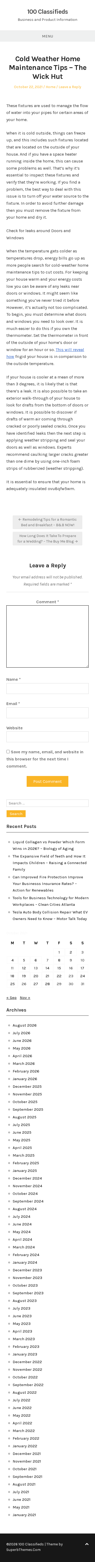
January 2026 (25, 1078)
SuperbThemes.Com (23, 1549)
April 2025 (22, 1147)
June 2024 (22, 1224)
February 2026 (26, 1071)
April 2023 (22, 1331)
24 (82, 976)
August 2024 (25, 1208)
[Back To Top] (87, 1544)
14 (47, 968)
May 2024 (22, 1231)
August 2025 (24, 1117)
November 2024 (27, 1186)
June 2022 (22, 1407)
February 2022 (26, 1438)
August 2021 (24, 1484)
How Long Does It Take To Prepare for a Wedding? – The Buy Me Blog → (47, 539)
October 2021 (25, 1469)
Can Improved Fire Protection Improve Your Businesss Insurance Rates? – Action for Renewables (48, 884)
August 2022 (25, 1392)
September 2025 (28, 1109)
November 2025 (27, 1094)
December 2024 (27, 1178)
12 (24, 968)
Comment (47, 601)
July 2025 (21, 1124)
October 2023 (25, 1285)
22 (59, 976)
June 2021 (22, 1499)
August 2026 (25, 1025)
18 (12, 976)
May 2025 (21, 1140)
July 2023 (21, 1308)
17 (82, 968)
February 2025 (26, 1163)
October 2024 (25, 1193)
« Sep (11, 997)
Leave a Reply (70, 87)
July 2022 (21, 1400)
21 (47, 976)
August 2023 (25, 1300)
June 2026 (22, 1040)
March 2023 (24, 1338)
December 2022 (27, 1361)
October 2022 (25, 1377)
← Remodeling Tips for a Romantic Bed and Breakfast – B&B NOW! (47, 522)
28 (47, 983)
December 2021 (27, 1453)
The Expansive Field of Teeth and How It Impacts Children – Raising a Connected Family (50, 863)
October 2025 (25, 1101)
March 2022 (24, 1430)
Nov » (25, 997)
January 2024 (25, 1262)
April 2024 (22, 1239)
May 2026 (22, 1048)
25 (12, 983)
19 (24, 976)
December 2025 (27, 1086)
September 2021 (27, 1476)
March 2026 (24, 1063)
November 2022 (27, 1369)
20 (36, 976)
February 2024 (26, 1254)
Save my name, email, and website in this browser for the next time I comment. (44, 758)
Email (13, 703)
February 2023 (26, 1346)
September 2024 (28, 1201)
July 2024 (21, 1216)
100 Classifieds (47, 11)
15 (59, 968)
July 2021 (21, 1491)
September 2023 (28, 1293)
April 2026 (22, 1055)
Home (50, 87)
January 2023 (25, 1354)
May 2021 (21, 1507)
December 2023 (27, 1270)
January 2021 (24, 1514)
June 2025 (22, 1132)
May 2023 (22, 1323)
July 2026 (21, 1033)
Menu (47, 36)
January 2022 (25, 1446)
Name (13, 679)
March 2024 (24, 1247)
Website (14, 727)
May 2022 (22, 1415)
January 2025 (25, 1170)
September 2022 (28, 1384)
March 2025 (24, 1155)
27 (36, 983)
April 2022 (22, 1423)
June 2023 (22, 1316)
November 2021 (27, 1461)
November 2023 (27, 1277)
